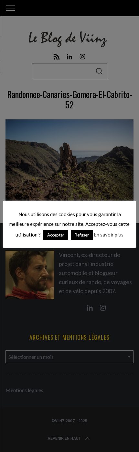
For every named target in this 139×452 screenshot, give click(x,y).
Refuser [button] (82, 234)
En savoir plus (108, 234)
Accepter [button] (55, 234)
